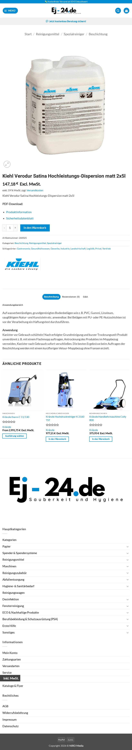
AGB (5, 706)
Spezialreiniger (74, 34)
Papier (6, 546)
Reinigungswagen (13, 592)
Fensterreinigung (13, 606)
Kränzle (6, 426)
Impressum (9, 719)
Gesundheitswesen (40, 248)
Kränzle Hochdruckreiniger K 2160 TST (65, 418)
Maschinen (9, 566)
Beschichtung (98, 34)
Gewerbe (55, 248)
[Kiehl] (22, 264)
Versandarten (10, 666)
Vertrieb (106, 248)
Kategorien (9, 540)
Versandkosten (35, 190)
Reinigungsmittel (47, 34)
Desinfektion (10, 599)
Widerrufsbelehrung (15, 712)
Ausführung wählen (14, 436)
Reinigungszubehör (14, 573)
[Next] (129, 414)
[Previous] (2, 414)
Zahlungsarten (11, 659)
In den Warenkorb (35, 227)
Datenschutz (10, 726)
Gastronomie (23, 248)
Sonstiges (8, 632)
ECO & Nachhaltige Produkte (20, 612)
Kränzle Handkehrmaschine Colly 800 (107, 418)
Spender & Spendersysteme (19, 553)
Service (7, 672)
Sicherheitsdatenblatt (20, 218)
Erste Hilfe (9, 626)
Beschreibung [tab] (51, 296)
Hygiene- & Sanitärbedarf (18, 586)
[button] (10, 11)
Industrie (65, 248)
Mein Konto (9, 653)
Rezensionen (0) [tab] (71, 296)
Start (28, 34)
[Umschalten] (128, 546)
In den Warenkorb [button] (57, 439)
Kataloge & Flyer (12, 685)
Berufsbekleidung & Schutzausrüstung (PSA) (30, 619)
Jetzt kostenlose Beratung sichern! (67, 21)
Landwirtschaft (78, 248)
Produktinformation (19, 212)
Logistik (90, 248)
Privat (98, 248)
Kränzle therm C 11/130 (15, 416)
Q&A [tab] (85, 296)
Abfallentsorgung (13, 579)
